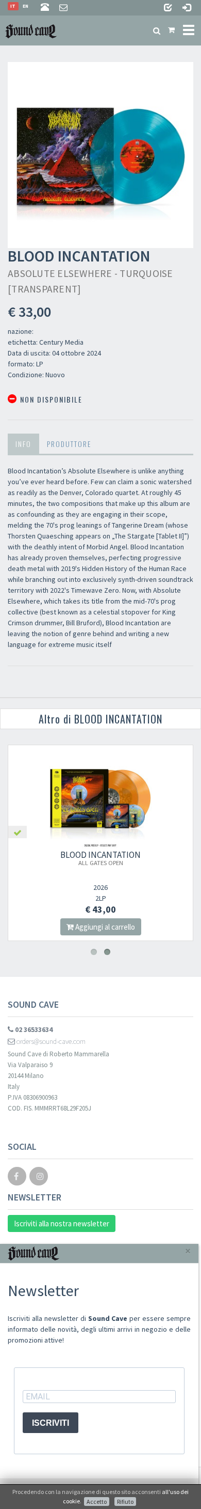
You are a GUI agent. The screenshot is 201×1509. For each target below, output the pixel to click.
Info (23, 443)
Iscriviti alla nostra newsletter (61, 1223)
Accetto (97, 1501)
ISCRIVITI (50, 1423)
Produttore (69, 443)
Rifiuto (125, 1501)
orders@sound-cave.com (50, 1041)
